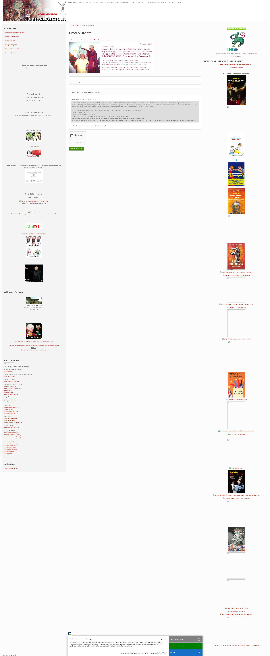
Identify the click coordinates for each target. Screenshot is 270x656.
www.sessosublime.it (10, 446)
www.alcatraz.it (8, 372)
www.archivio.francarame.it (12, 388)
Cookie (180, 2)
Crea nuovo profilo (77, 40)
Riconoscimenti (10, 41)
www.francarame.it (10, 386)
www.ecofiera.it (9, 440)
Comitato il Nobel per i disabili (14, 33)
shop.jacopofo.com (10, 401)
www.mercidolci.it (9, 420)
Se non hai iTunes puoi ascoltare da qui (33, 350)
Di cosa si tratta (252, 54)
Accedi (88, 40)
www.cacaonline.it (9, 376)
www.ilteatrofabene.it (11, 432)
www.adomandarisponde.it (12, 438)
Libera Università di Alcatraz (14, 49)
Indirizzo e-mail (74, 83)
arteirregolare (8, 410)
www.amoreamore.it (10, 450)
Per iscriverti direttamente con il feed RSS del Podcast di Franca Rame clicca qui (34, 346)
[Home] (35, 10)
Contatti (171, 2)
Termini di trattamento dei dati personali (83, 99)
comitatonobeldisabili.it (11, 408)
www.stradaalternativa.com (12, 444)
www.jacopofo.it (9, 403)
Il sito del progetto (236, 56)
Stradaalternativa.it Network (236, 28)
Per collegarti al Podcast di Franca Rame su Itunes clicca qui (34, 342)
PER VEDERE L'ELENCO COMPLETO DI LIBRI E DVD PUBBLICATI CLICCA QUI (236, 645)
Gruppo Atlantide (10, 53)
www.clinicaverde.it (10, 448)
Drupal (13, 655)
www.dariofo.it (8, 390)
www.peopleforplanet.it (11, 381)
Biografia (141, 2)
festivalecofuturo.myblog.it (12, 436)
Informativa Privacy (127, 653)
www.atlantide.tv (9, 452)
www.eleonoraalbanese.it (12, 427)
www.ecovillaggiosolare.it (12, 434)
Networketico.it (19, 214)
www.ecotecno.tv (9, 442)
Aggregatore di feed (11, 468)
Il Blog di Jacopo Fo (11, 45)
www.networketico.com (11, 411)
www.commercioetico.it (11, 418)
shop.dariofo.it (8, 392)
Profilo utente (75, 25)
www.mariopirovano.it (11, 394)
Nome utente (73, 75)
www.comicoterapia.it (10, 413)
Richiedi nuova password (102, 40)
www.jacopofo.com (10, 399)
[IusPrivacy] (162, 653)
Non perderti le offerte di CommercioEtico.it (236, 64)
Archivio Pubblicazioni (12, 37)
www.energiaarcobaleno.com (13, 422)
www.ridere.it (8, 454)
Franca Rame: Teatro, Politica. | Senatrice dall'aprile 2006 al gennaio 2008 (97, 2)
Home (133, 2)
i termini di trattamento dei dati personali (89, 126)
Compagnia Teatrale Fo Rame (156, 2)
